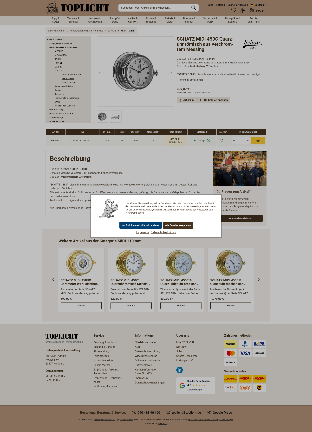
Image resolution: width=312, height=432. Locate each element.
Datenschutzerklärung (163, 232)
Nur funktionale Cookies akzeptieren (140, 225)
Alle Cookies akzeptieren (178, 225)
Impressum (142, 232)
